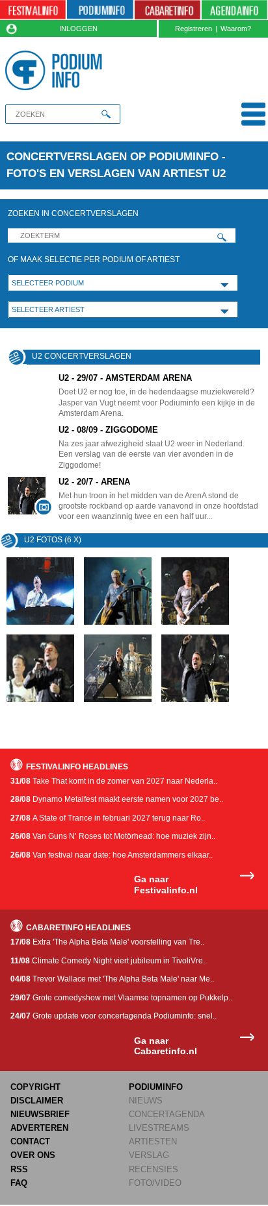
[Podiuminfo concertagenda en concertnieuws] (100, 10)
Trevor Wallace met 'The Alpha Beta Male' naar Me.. (112, 978)
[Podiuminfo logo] (56, 70)
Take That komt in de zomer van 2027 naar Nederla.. (113, 781)
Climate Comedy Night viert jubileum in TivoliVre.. (108, 960)
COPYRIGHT (35, 1087)
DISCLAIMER (36, 1100)
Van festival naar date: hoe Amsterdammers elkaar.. (111, 855)
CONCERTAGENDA (167, 1114)
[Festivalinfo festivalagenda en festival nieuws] (33, 10)
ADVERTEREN (39, 1128)
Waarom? (236, 28)
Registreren (193, 28)
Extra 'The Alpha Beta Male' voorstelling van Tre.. (107, 942)
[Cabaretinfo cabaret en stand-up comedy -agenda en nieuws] (167, 10)
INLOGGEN (78, 28)
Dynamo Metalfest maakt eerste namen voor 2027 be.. (116, 799)
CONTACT (30, 1141)
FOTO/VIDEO (155, 1183)
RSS (19, 1169)
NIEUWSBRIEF (40, 1114)
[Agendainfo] (234, 10)
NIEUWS (146, 1100)
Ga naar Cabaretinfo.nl (165, 1046)
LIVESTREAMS (159, 1128)
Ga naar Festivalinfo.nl (166, 884)
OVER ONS (32, 1155)
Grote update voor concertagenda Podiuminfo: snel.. (113, 1015)
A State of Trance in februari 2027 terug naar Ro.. (107, 818)
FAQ (18, 1183)
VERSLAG (149, 1155)
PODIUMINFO (156, 1087)
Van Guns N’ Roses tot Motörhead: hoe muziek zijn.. (112, 836)
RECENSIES (153, 1169)
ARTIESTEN (153, 1141)
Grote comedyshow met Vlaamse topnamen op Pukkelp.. (121, 997)
